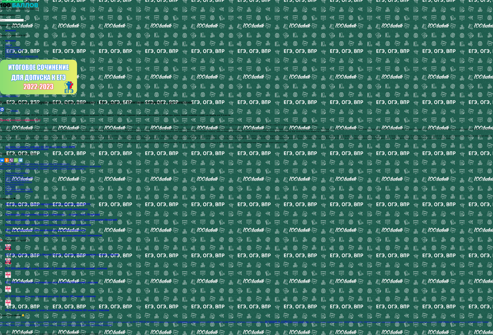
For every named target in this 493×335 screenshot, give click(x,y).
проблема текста (376, 322)
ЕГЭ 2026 (83, 322)
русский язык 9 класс (478, 321)
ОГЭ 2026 (113, 322)
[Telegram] (20, 160)
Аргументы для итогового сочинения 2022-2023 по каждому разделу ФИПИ (40, 147)
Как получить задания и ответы (19, 191)
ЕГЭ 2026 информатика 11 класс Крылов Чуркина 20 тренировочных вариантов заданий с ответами (61, 254)
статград (45, 325)
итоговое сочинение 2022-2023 (43, 164)
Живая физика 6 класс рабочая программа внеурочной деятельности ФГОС (48, 204)
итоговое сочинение (9, 96)
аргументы (5, 164)
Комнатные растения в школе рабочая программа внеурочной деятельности (48, 224)
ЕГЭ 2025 (76, 322)
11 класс (24, 322)
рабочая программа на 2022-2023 (426, 322)
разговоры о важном (449, 321)
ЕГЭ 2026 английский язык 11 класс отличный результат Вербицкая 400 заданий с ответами (57, 310)
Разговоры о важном (14, 49)
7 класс (2, 322)
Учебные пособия (13, 54)
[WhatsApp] (16, 160)
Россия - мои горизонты (124, 322)
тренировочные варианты (79, 325)
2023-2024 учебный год (35, 322)
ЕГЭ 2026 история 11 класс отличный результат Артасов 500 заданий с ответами (50, 296)
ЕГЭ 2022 (52, 321)
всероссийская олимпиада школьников (218, 321)
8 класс (7, 322)
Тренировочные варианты (16, 173)
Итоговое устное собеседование (19, 177)
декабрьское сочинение (20, 164)
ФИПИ (142, 321)
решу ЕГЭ (464, 322)
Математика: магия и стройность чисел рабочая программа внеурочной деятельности (53, 235)
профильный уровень (404, 322)
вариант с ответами (171, 322)
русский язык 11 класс (12, 324)
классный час (301, 321)
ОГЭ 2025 (106, 322)
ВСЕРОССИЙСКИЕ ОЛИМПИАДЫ (21, 56)
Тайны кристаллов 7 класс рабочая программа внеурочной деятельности (46, 209)
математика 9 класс (335, 322)
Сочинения (10, 187)
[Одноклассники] (7, 160)
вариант (161, 322)
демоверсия (240, 322)
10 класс (18, 322)
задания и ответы (278, 321)
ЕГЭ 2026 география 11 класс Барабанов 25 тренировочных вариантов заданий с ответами (56, 268)
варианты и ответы (188, 321)
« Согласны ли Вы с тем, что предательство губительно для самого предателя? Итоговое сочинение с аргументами (50, 166)
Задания (92, 321)
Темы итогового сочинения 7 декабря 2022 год (26, 149)
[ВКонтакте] (2, 160)
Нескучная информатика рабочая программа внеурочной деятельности (45, 230)
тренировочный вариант (101, 325)
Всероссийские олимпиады (17, 180)
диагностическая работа (255, 322)
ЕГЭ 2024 (69, 322)
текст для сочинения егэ (58, 325)
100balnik (14, 111)
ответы (367, 321)
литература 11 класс (318, 322)
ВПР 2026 (9, 52)
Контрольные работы (14, 184)
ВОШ (46, 322)
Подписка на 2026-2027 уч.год (18, 182)
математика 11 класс (353, 321)
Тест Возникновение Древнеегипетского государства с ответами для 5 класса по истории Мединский (61, 219)
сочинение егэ (63, 164)
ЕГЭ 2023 (61, 322)
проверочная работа (388, 322)
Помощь (8, 194)
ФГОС (136, 322)
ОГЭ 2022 (99, 322)
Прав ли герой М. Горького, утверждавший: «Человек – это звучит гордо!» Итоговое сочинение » (43, 168)
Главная (8, 45)
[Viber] (11, 160)
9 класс (12, 322)
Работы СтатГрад (12, 47)
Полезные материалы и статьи (18, 189)
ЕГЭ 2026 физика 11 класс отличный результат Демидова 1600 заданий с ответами (51, 282)
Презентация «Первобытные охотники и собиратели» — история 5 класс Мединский (52, 214)
